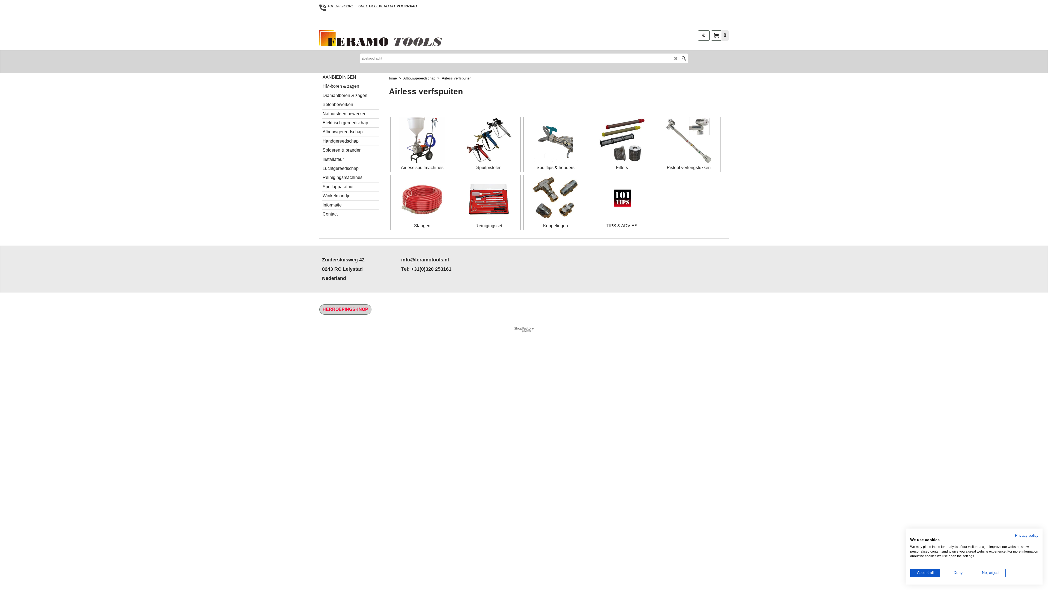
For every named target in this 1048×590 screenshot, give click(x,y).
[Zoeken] (684, 58)
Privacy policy (1026, 535)
